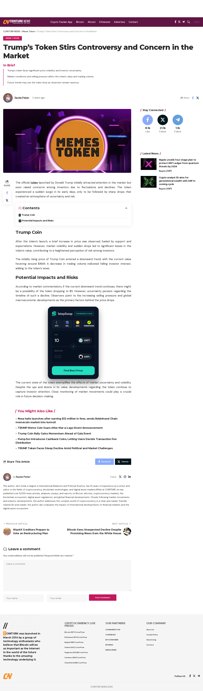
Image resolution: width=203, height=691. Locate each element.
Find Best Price (73, 370)
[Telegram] (183, 22)
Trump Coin (28, 214)
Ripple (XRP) (165, 170)
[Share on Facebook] (192, 97)
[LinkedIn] (129, 477)
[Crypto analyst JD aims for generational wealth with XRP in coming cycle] (149, 182)
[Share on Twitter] (197, 97)
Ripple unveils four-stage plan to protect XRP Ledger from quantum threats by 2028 (179, 163)
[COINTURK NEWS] (16, 22)
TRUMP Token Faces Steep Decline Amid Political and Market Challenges (65, 448)
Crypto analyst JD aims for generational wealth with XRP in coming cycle (177, 180)
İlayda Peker (22, 97)
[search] (188, 22)
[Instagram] (125, 477)
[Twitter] (179, 22)
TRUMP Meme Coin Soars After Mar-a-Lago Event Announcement (60, 427)
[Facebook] (175, 22)
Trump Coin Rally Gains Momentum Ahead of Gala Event (54, 433)
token (34, 182)
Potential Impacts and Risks (38, 220)
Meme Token (12, 38)
